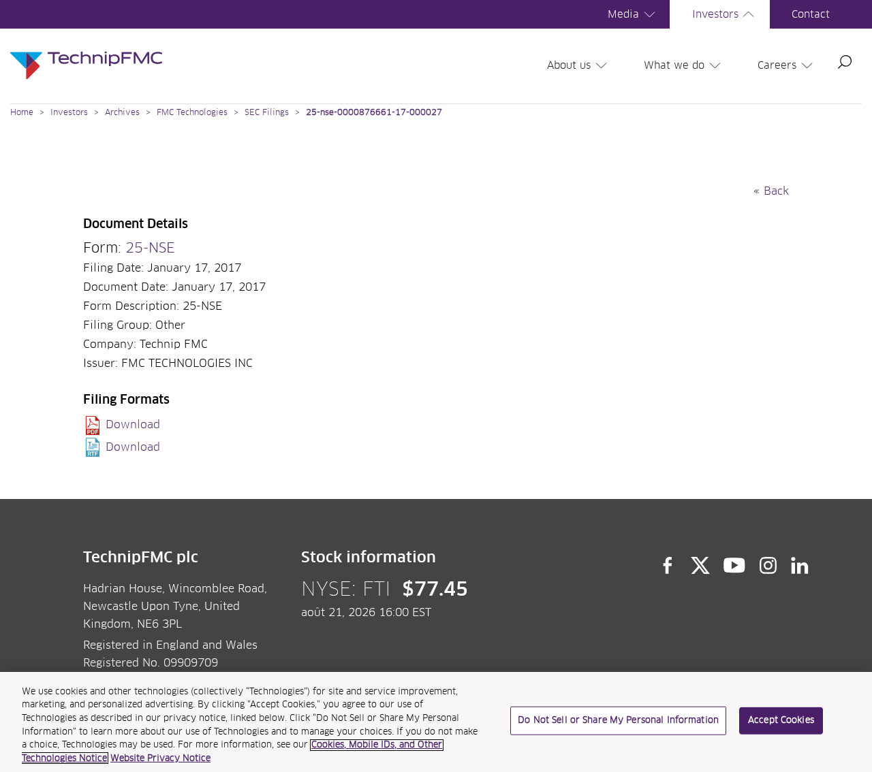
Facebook (667, 566)
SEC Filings (267, 113)
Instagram (768, 566)
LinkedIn (800, 566)
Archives (122, 113)
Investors (715, 15)
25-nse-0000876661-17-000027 (374, 113)
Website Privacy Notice (160, 758)
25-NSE (150, 248)
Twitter (700, 566)
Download (133, 424)
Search (845, 61)
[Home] (86, 51)
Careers (777, 66)
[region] (436, 722)
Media (623, 15)
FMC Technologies (192, 113)
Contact (811, 15)
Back (776, 191)
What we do (674, 66)
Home (21, 113)
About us (569, 66)
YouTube (734, 566)
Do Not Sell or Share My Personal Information (618, 720)
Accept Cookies (781, 720)
